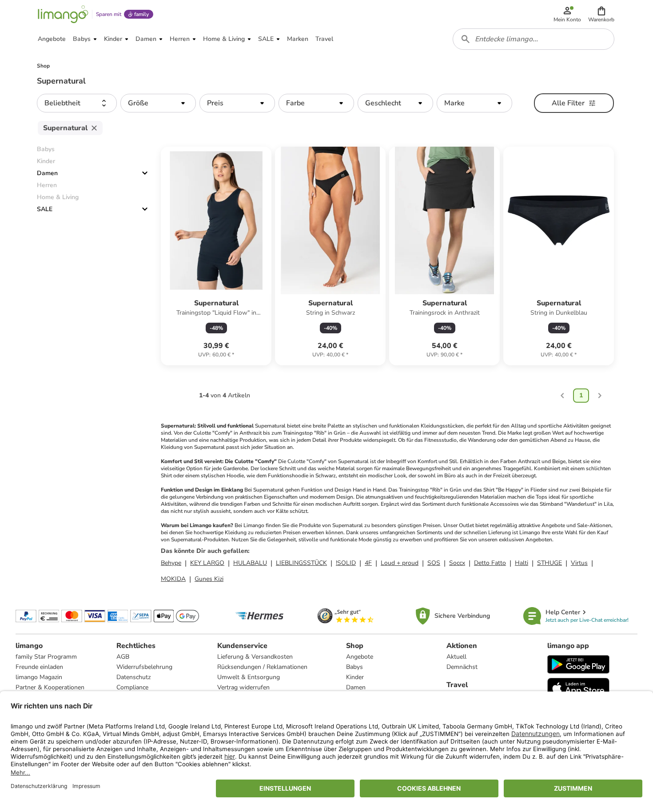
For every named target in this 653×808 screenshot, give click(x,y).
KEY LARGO (207, 563)
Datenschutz (133, 677)
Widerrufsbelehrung (144, 667)
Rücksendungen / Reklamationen (262, 667)
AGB (122, 656)
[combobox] (533, 39)
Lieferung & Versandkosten (255, 656)
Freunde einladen (39, 667)
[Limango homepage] (63, 14)
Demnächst (462, 667)
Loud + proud (399, 563)
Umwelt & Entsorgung (248, 677)
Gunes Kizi (209, 579)
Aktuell (456, 656)
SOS (433, 563)
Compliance (132, 687)
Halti (521, 563)
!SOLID (346, 563)
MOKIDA (173, 579)
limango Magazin (39, 677)
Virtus (579, 563)
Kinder (355, 677)
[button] (601, 14)
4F (368, 563)
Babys (354, 667)
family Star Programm (46, 656)
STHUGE (549, 563)
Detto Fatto (490, 563)
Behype (171, 563)
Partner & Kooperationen (50, 687)
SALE (44, 209)
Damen (47, 173)
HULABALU (250, 563)
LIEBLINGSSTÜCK (301, 563)
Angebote (359, 656)
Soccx (457, 563)
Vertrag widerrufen (243, 687)
